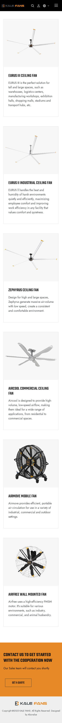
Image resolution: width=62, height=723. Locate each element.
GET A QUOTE (18, 682)
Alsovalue (32, 714)
